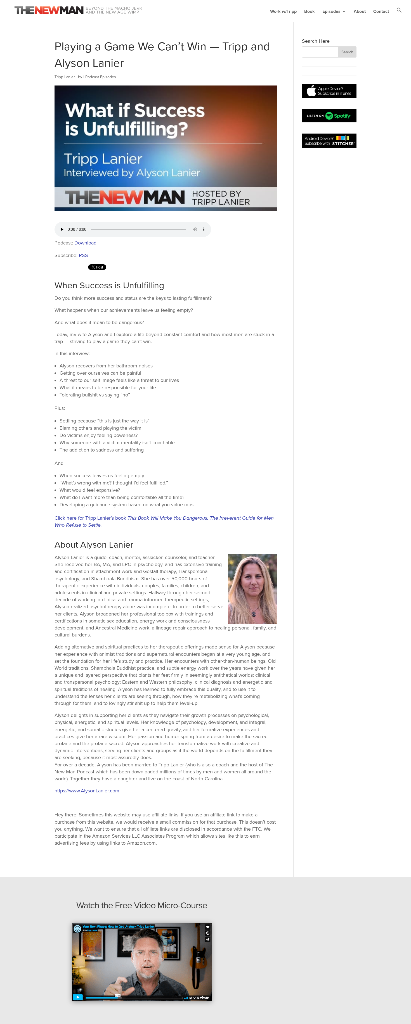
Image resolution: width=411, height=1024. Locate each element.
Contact (381, 11)
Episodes (331, 11)
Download (85, 243)
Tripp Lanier (65, 77)
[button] (399, 14)
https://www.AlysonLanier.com (87, 791)
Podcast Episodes (100, 77)
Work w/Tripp (283, 11)
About (360, 11)
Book (309, 11)
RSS (83, 255)
